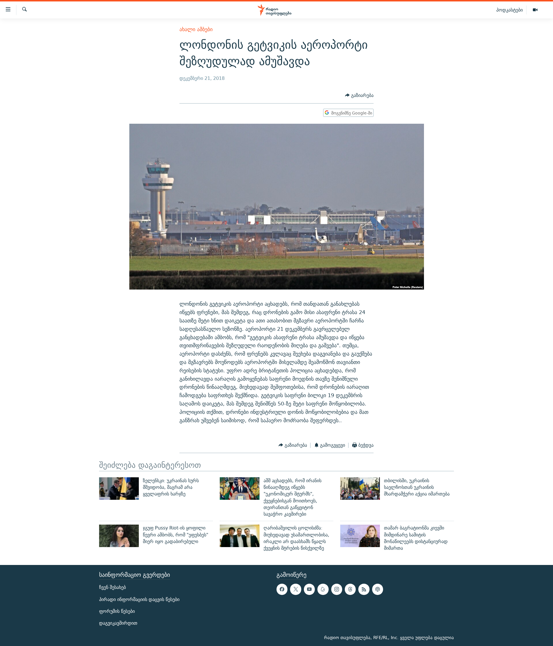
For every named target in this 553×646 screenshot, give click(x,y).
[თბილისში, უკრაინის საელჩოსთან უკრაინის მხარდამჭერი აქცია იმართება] (360, 488)
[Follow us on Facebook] (281, 589)
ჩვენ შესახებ (112, 587)
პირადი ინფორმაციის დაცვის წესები (139, 599)
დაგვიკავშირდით (118, 623)
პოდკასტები (509, 10)
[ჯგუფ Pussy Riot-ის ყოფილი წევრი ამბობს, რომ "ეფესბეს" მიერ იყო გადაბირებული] (119, 536)
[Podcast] (377, 589)
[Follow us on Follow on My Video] (322, 589)
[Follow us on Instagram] (336, 589)
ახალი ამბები (196, 29)
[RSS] (363, 589)
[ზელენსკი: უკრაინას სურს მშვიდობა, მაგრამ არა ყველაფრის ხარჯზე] (119, 488)
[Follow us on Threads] (350, 589)
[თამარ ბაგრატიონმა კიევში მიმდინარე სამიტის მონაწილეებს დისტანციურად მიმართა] (360, 536)
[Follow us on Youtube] (309, 589)
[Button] (359, 95)
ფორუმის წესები (117, 611)
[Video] (535, 10)
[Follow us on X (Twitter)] (295, 589)
